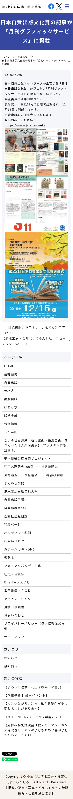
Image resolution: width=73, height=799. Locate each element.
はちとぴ (11, 407)
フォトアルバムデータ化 (22, 565)
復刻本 (9, 557)
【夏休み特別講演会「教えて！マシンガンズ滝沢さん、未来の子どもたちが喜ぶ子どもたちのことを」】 (36, 730)
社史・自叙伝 (14, 574)
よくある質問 (14, 483)
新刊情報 (11, 423)
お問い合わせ (14, 540)
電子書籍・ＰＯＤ (17, 590)
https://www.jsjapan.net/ (25, 125)
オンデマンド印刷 (17, 532)
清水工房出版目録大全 (21, 491)
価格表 (9, 390)
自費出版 (11, 382)
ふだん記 (11, 432)
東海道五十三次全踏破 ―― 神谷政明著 (33, 475)
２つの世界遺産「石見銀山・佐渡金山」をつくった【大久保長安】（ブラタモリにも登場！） (36, 445)
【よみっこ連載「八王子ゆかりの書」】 (33, 687)
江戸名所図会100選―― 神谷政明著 (31, 466)
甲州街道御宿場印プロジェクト (27, 458)
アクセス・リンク (17, 598)
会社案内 (11, 374)
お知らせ (23, 56)
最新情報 (11, 666)
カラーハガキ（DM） (20, 549)
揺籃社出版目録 (16, 516)
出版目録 (11, 399)
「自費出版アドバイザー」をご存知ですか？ (35, 330)
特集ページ (12, 524)
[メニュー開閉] (67, 6)
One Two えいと (17, 582)
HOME (5, 56)
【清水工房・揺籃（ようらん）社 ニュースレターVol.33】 (34, 341)
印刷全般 (11, 415)
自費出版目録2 (15, 508)
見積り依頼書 (14, 607)
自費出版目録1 (15, 499)
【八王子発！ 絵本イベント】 (26, 695)
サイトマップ (14, 636)
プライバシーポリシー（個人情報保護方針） (34, 626)
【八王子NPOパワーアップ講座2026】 (33, 716)
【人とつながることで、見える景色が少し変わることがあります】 (36, 706)
